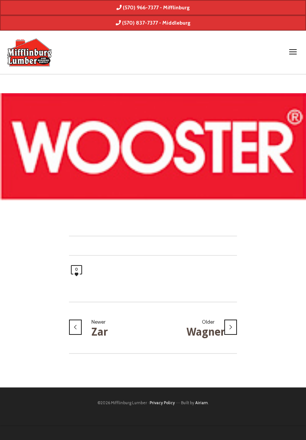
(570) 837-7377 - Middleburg (155, 22)
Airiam (201, 402)
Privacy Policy (162, 402)
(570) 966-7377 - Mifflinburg (156, 7)
